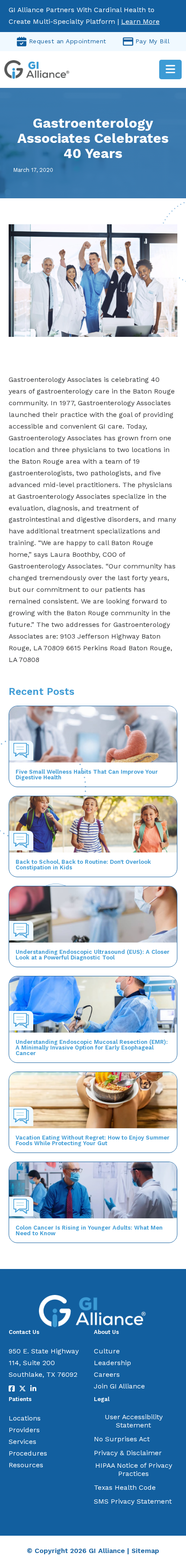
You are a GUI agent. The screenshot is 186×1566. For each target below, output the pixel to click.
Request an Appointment (67, 41)
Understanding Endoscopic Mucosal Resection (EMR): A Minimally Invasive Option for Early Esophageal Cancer (92, 1047)
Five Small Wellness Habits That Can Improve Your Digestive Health (87, 774)
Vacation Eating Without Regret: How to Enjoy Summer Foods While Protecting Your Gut (93, 1140)
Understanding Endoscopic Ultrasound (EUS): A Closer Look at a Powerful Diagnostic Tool (93, 955)
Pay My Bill (152, 41)
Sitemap (145, 1551)
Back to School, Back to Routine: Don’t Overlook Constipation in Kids (83, 865)
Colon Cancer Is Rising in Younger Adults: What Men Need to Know (89, 1230)
